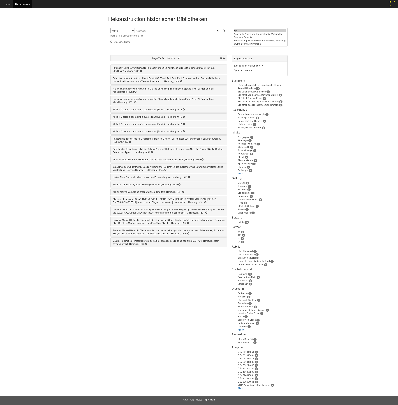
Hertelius (242, 296)
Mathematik (243, 147)
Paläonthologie (245, 150)
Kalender (242, 189)
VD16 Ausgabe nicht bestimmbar (254, 385)
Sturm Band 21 (245, 342)
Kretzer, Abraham (246, 323)
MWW (199, 399)
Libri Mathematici (246, 254)
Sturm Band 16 (245, 339)
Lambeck (242, 326)
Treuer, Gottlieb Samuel (249, 127)
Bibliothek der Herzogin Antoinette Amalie (258, 101)
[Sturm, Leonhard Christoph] (260, 43)
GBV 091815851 (246, 351)
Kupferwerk (243, 196)
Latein (241, 222)
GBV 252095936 (246, 378)
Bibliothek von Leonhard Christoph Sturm (258, 94)
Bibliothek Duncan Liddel (250, 98)
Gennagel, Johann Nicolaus (251, 309)
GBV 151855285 (246, 368)
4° (239, 231)
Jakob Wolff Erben (247, 319)
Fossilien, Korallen (247, 143)
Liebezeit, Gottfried (247, 299)
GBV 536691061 (246, 381)
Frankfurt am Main (247, 277)
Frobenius (243, 293)
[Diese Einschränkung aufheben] (262, 65)
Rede (240, 202)
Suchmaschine (22, 3)
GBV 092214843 (246, 365)
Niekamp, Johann (246, 117)
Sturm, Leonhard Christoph (251, 114)
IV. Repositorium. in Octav (250, 264)
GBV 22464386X (246, 375)
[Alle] (260, 30)
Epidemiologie (245, 163)
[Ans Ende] (224, 58)
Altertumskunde (245, 160)
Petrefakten (243, 153)
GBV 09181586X (246, 355)
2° (239, 241)
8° (239, 238)
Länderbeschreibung (248, 199)
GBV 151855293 (246, 371)
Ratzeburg (243, 280)
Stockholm (243, 283)
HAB (192, 399)
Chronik (241, 182)
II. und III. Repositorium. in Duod (254, 260)
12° (239, 235)
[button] (218, 30)
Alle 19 (241, 329)
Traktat (241, 209)
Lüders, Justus (245, 124)
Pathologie (243, 170)
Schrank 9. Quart (246, 257)
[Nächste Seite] (221, 58)
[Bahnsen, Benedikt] (260, 37)
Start (185, 399)
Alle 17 (241, 388)
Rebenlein (243, 303)
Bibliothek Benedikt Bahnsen (252, 91)
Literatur (242, 166)
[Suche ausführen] (224, 30)
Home (8, 3)
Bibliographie (244, 192)
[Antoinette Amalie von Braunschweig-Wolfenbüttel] (260, 34)
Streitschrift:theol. (246, 205)
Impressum (209, 399)
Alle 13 (241, 173)
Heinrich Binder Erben (248, 313)
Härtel (241, 316)
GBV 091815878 (246, 358)
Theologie (243, 140)
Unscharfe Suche (121, 41)
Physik (241, 157)
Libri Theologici (245, 251)
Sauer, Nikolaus (245, 306)
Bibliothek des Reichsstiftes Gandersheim (258, 104)
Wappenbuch (244, 212)
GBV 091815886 (246, 361)
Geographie (244, 137)
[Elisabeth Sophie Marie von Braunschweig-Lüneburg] (260, 40)
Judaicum (242, 186)
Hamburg (242, 273)
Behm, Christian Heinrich (250, 120)
